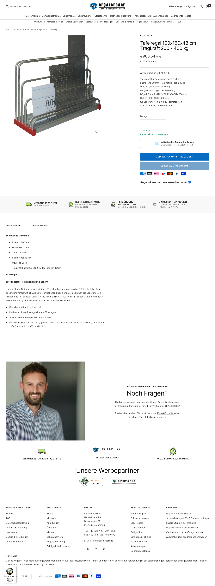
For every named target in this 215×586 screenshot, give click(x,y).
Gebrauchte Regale (181, 15)
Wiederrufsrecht (14, 541)
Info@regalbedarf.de (155, 417)
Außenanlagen (160, 15)
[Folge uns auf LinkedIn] (104, 549)
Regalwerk (146, 36)
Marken (51, 532)
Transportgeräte (142, 15)
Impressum (11, 532)
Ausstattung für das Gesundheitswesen (186, 537)
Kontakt (10, 513)
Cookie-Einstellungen (17, 537)
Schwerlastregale (51, 15)
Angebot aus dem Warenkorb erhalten (164, 182)
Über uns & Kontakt (125, 22)
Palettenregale (32, 15)
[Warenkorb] (207, 6)
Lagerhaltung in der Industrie (181, 522)
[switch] (10, 579)
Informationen (40, 225)
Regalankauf (142, 22)
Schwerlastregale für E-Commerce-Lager (187, 518)
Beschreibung (13, 225)
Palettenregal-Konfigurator (182, 6)
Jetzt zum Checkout (175, 166)
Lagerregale (69, 15)
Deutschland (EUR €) (17, 576)
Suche (50, 513)
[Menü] (15, 568)
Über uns (51, 527)
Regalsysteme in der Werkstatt (182, 527)
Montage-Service (55, 22)
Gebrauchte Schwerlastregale (99, 22)
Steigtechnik (101, 15)
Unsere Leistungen (74, 22)
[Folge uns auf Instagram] (96, 549)
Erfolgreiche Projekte (58, 546)
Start (8, 29)
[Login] (201, 6)
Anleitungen (39, 22)
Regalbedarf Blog (56, 541)
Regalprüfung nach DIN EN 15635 (165, 22)
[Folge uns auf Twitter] (88, 549)
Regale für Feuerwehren (178, 513)
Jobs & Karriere (55, 537)
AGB (8, 518)
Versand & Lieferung (16, 527)
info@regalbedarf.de (102, 540)
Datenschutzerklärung (17, 522)
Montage (51, 518)
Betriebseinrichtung (120, 15)
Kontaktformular (165, 413)
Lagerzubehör (85, 15)
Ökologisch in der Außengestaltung (184, 532)
